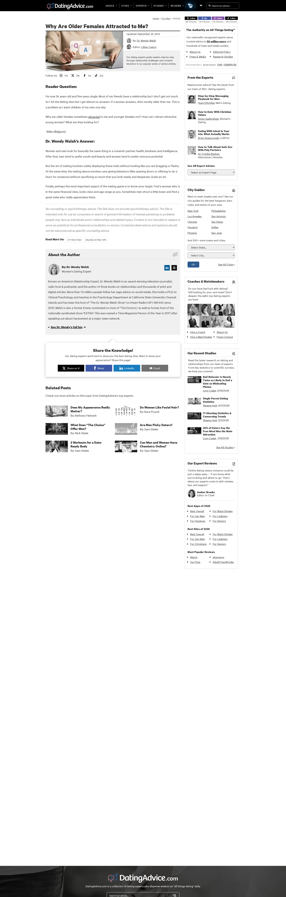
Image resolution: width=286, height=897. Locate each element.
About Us (195, 52)
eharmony (218, 557)
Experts (141, 5)
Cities (125, 5)
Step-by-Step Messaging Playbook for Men (213, 97)
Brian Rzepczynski (208, 138)
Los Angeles (195, 216)
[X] (174, 268)
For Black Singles (223, 511)
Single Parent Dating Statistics (215, 400)
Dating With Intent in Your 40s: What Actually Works (213, 132)
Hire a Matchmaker (201, 337)
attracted (94, 116)
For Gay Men (197, 516)
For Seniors (219, 521)
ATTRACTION (74, 239)
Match (193, 557)
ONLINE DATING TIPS (95, 239)
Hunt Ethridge (206, 103)
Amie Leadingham (208, 118)
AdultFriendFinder (223, 562)
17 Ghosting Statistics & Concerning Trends (217, 414)
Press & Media (198, 56)
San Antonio (218, 216)
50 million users (216, 41)
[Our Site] (200, 5)
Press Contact (225, 337)
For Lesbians (220, 516)
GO (193, 264)
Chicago (192, 221)
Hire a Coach (197, 332)
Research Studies (223, 56)
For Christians (198, 544)
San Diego (217, 221)
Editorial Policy (222, 52)
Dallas (214, 227)
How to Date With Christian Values (214, 113)
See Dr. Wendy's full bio (66, 327)
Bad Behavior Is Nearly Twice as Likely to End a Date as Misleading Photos (217, 382)
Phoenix (192, 233)
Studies (159, 5)
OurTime (195, 562)
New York (193, 211)
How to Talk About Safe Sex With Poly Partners (215, 148)
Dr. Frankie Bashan (208, 154)
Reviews (176, 5)
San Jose (216, 233)
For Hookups (197, 521)
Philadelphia (218, 211)
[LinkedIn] (167, 268)
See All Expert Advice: (201, 166)
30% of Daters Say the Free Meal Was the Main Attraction (217, 431)
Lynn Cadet (209, 390)
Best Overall (197, 511)
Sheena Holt (210, 405)
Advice (110, 5)
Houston (193, 227)
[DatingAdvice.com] (70, 6)
